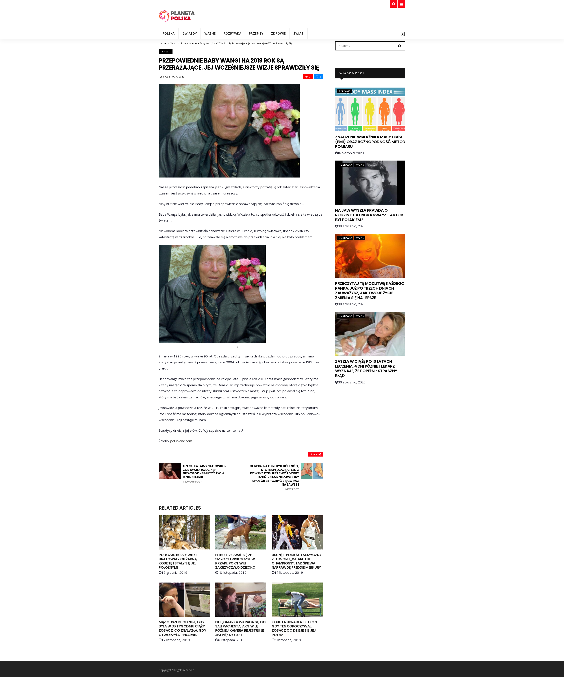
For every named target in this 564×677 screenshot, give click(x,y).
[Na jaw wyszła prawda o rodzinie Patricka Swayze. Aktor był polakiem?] (370, 183)
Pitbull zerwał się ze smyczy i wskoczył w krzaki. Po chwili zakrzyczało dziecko (235, 561)
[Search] (399, 45)
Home (162, 43)
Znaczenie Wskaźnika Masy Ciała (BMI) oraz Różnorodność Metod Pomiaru (370, 141)
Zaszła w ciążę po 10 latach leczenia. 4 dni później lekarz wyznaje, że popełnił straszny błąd (366, 368)
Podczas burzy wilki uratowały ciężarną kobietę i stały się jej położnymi (178, 561)
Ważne (210, 33)
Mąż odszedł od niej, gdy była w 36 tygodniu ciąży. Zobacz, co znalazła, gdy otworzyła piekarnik (182, 628)
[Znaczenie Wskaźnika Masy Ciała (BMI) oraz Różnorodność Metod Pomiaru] (370, 109)
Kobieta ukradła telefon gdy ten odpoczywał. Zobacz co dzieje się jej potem (294, 628)
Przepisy (256, 33)
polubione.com (181, 441)
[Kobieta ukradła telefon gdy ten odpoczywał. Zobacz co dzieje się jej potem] (297, 600)
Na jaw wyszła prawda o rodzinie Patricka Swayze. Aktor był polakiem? (369, 214)
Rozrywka (232, 33)
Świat (298, 33)
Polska (169, 33)
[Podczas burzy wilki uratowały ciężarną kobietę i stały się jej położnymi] (184, 532)
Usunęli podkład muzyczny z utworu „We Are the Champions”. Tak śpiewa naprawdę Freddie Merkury (296, 561)
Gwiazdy (189, 33)
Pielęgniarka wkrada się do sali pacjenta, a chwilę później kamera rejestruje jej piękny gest (240, 628)
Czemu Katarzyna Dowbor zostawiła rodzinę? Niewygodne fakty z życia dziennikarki (204, 473)
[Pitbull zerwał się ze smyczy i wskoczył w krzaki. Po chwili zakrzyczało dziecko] (241, 532)
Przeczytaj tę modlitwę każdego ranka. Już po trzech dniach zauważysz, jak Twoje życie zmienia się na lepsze (369, 290)
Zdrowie (278, 33)
